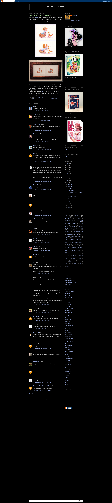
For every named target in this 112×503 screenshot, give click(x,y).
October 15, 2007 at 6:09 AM (42, 120)
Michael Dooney (36, 218)
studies (71, 242)
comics (73, 225)
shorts (68, 247)
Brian (34, 153)
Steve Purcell (68, 278)
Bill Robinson (36, 133)
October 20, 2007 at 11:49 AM (42, 273)
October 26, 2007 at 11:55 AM (42, 320)
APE (68, 236)
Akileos (67, 384)
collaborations (73, 250)
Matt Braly (67, 306)
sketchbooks (73, 253)
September (71, 198)
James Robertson (69, 338)
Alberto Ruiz (68, 382)
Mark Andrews (68, 312)
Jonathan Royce (69, 327)
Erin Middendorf (68, 349)
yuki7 (67, 266)
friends (66, 245)
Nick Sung (67, 295)
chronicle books (69, 239)
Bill (33, 106)
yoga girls (75, 255)
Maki (34, 228)
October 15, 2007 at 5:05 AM (42, 110)
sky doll (80, 253)
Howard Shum (36, 210)
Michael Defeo (68, 304)
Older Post (60, 396)
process (67, 217)
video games (68, 255)
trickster (81, 233)
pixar (71, 263)
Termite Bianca (78, 248)
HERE (43, 91)
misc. (76, 261)
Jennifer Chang (68, 328)
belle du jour (74, 228)
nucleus (66, 263)
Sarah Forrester (68, 288)
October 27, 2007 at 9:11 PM (42, 358)
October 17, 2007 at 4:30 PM (42, 242)
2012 (68, 171)
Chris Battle (35, 184)
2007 (68, 182)
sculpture (67, 231)
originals (67, 253)
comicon (70, 221)
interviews (76, 245)
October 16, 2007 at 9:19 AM (42, 181)
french (66, 242)
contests (69, 244)
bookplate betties (79, 242)
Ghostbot (67, 347)
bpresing (74, 15)
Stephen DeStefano (69, 280)
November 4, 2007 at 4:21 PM (42, 382)
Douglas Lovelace (69, 353)
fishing (79, 244)
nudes (80, 252)
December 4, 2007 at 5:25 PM (42, 390)
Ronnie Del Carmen (69, 291)
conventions (76, 217)
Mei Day (35, 308)
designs (66, 260)
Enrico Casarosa (69, 351)
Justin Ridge (68, 319)
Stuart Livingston (37, 316)
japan (66, 261)
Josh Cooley (68, 323)
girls (48, 98)
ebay (72, 241)
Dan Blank (67, 360)
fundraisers (43, 98)
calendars (73, 226)
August (70, 201)
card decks (78, 229)
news (80, 261)
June (69, 205)
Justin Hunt (67, 321)
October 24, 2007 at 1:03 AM (42, 304)
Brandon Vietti (68, 369)
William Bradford (36, 361)
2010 (68, 176)
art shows (36, 98)
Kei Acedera (35, 351)
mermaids (67, 241)
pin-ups (74, 223)
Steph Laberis (68, 284)
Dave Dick (35, 238)
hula (72, 237)
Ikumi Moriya (68, 343)
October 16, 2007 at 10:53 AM (42, 189)
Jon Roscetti (36, 377)
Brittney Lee (68, 366)
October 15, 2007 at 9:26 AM (42, 130)
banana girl (78, 221)
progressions (69, 220)
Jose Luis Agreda (69, 325)
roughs (81, 228)
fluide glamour (78, 241)
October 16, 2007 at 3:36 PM (42, 207)
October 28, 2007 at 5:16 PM (42, 366)
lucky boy (71, 261)
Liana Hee (67, 315)
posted (36, 17)
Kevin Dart (67, 317)
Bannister (67, 375)
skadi (80, 263)
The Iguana (67, 275)
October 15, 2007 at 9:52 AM (42, 141)
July (69, 203)
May (69, 207)
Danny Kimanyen (69, 358)
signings (74, 247)
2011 (68, 173)
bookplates (67, 223)
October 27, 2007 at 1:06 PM (42, 340)
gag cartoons (68, 252)
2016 (68, 165)
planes (81, 245)
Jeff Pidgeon (68, 332)
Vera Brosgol (68, 273)
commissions (74, 233)
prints (81, 234)
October (70, 188)
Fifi (67, 248)
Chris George (68, 364)
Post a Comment (33, 393)
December (70, 184)
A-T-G (34, 324)
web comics (76, 264)
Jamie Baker (68, 336)
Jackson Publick (69, 340)
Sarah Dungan (68, 289)
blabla (34, 369)
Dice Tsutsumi (68, 355)
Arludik (66, 377)
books (78, 218)
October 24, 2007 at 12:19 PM (42, 312)
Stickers (71, 248)
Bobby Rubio (68, 371)
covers (74, 244)
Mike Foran (67, 301)
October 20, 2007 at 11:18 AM (42, 259)
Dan (34, 165)
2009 (68, 178)
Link (66, 85)
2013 (68, 169)
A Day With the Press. (73, 190)
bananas (79, 236)
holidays (67, 237)
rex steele (80, 220)
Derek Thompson (69, 356)
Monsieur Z (67, 299)
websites (81, 264)
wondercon (78, 237)
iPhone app (72, 260)
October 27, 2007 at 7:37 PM (42, 348)
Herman (34, 343)
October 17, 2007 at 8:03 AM (42, 234)
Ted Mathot (67, 276)
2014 (68, 167)
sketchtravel (80, 247)
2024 (68, 163)
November (70, 186)
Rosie (34, 262)
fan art (79, 250)
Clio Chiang (67, 362)
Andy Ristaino (68, 379)
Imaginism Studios (69, 342)
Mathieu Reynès (36, 124)
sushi (71, 264)
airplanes (66, 258)
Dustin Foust (36, 332)
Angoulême (73, 236)
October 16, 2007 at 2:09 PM (42, 199)
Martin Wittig (68, 310)
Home (46, 396)
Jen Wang (67, 330)
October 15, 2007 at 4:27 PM (42, 161)
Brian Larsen (68, 368)
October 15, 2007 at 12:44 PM (42, 149)
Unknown (35, 254)
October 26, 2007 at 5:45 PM (42, 328)
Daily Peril (56, 6)
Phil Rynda (67, 293)
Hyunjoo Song (68, 345)
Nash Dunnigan (68, 297)
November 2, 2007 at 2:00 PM (42, 374)
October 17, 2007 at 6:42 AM (42, 225)
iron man (75, 252)
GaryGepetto (36, 202)
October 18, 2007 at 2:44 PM (42, 251)
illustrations (79, 260)
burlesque (79, 258)
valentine (76, 234)
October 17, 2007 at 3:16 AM (42, 215)
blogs (66, 250)
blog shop (73, 258)
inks (71, 245)
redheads (75, 263)
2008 (68, 180)
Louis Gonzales (68, 314)
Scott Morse (68, 286)
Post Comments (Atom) (41, 399)
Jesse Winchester (37, 193)
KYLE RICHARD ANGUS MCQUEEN (41, 385)
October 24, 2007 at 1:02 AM (42, 281)
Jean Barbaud (68, 334)
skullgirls (66, 264)
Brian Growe (35, 145)
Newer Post (31, 396)
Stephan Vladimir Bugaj (70, 282)
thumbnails (69, 234)
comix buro (78, 239)
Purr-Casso (54, 98)
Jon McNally (36, 114)
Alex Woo (67, 380)
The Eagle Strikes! (72, 196)
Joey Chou (35, 246)
